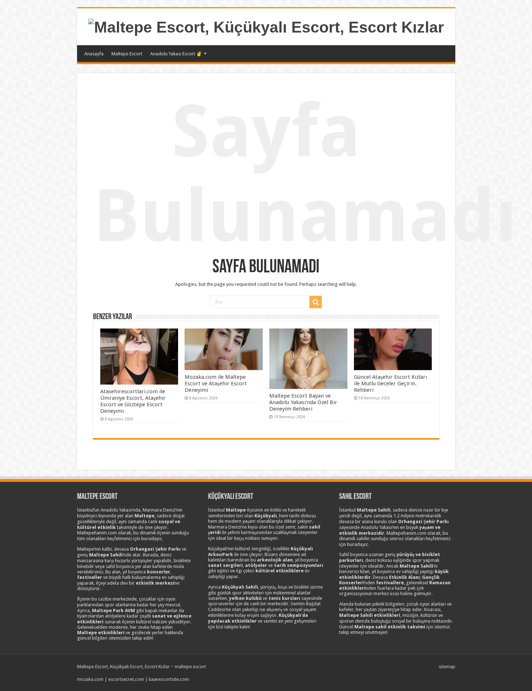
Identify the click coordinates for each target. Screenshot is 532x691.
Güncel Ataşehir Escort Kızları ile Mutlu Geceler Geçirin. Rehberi (390, 383)
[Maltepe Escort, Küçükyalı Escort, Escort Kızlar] (266, 26)
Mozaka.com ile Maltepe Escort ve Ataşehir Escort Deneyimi (216, 383)
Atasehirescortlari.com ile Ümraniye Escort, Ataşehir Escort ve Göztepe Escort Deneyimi (133, 401)
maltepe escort (190, 666)
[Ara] (315, 302)
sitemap (447, 666)
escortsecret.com (126, 679)
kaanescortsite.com (169, 679)
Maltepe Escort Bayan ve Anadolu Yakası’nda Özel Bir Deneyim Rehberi (303, 402)
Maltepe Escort (126, 53)
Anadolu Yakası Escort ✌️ (176, 53)
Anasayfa (94, 53)
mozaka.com (90, 679)
